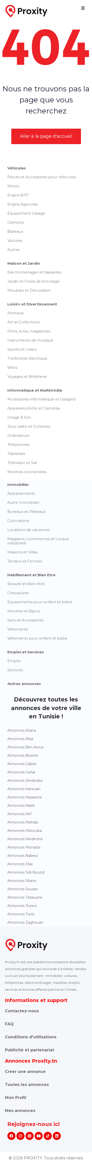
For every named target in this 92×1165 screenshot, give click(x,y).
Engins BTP (17, 195)
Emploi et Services (25, 652)
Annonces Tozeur (22, 906)
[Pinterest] (30, 1136)
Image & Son (19, 417)
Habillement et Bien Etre (31, 575)
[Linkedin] (57, 1136)
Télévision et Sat (22, 462)
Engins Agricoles (22, 204)
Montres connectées (26, 471)
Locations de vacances (28, 529)
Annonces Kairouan (23, 789)
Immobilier (18, 484)
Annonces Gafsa (21, 772)
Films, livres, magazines (28, 331)
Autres (13, 249)
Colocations (18, 520)
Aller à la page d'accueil (46, 136)
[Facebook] (11, 1136)
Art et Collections (23, 322)
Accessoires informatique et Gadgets (41, 399)
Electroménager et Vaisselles (34, 272)
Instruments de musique (30, 340)
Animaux (15, 313)
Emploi (14, 660)
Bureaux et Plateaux (26, 511)
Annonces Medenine (25, 839)
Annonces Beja (20, 739)
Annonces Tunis (20, 914)
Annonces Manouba (24, 830)
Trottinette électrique (27, 358)
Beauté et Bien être (26, 583)
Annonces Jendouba (24, 780)
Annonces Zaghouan (25, 922)
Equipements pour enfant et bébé (39, 602)
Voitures (14, 240)
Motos (13, 186)
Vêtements (17, 629)
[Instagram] (20, 1136)
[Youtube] (39, 1136)
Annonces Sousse (22, 889)
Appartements (21, 493)
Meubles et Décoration (29, 290)
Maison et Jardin (23, 263)
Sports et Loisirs (21, 349)
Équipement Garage (26, 213)
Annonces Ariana (21, 730)
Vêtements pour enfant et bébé (37, 638)
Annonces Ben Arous (25, 747)
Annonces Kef (19, 814)
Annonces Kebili (21, 805)
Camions (15, 222)
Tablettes (16, 453)
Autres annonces (24, 683)
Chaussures (18, 592)
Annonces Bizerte (22, 755)
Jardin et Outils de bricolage (33, 281)
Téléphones (18, 444)
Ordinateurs (18, 435)
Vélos (12, 367)
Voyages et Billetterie (27, 376)
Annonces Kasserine (24, 797)
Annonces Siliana (21, 880)
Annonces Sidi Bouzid (25, 872)
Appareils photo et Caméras (33, 408)
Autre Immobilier (23, 502)
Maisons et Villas (22, 552)
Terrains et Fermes (24, 561)
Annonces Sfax (20, 864)
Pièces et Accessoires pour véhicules (41, 177)
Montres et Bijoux (23, 611)
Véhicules (16, 168)
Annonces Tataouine (24, 897)
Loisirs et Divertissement (32, 304)
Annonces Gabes (21, 764)
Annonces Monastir (23, 847)
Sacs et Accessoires (25, 620)
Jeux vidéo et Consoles (28, 426)
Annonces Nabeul (22, 855)
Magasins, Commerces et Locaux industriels (38, 540)
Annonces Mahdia (22, 822)
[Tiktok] (48, 1136)
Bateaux (15, 231)
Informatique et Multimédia (34, 390)
